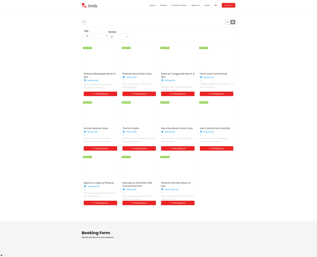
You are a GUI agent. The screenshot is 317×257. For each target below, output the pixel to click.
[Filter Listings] (84, 22)
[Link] (90, 5)
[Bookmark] (84, 68)
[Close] (1, 255)
